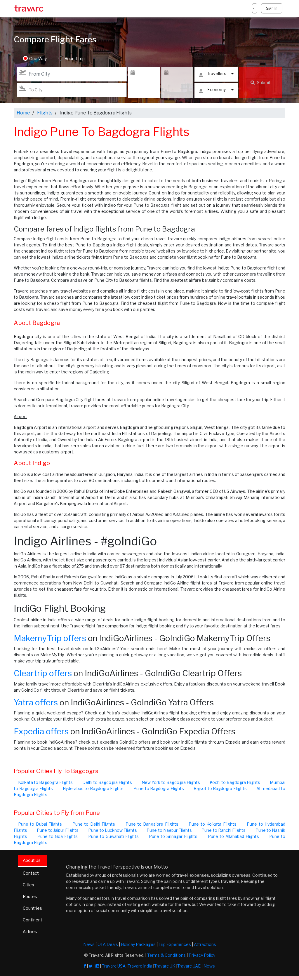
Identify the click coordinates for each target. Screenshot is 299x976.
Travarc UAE (189, 965)
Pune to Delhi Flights (93, 824)
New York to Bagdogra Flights (171, 782)
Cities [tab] (28, 884)
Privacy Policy (202, 955)
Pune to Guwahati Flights (113, 836)
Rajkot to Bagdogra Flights (220, 788)
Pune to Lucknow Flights (112, 830)
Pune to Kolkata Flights (212, 824)
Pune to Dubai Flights (40, 824)
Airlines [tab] (30, 931)
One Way (38, 58)
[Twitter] (91, 965)
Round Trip (75, 58)
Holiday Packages (138, 944)
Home (23, 113)
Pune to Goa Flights (57, 836)
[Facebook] (85, 965)
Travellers (216, 73)
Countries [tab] (32, 908)
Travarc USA (114, 965)
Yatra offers (36, 702)
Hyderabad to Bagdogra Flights (93, 788)
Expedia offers (41, 731)
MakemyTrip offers (50, 638)
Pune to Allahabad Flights (233, 836)
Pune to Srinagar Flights (173, 836)
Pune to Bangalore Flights (152, 824)
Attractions (205, 944)
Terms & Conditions (166, 955)
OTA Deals (108, 944)
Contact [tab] (31, 873)
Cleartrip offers (43, 673)
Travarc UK (164, 965)
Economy (216, 89)
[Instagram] (97, 965)
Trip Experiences (175, 944)
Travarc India (140, 965)
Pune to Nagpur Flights (169, 830)
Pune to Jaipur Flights (58, 830)
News (89, 944)
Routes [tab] (30, 896)
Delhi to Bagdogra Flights (107, 782)
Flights (45, 113)
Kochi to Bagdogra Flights (235, 782)
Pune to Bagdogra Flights (158, 788)
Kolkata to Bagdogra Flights (45, 782)
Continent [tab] (32, 919)
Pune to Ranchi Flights (223, 830)
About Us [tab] (32, 860)
